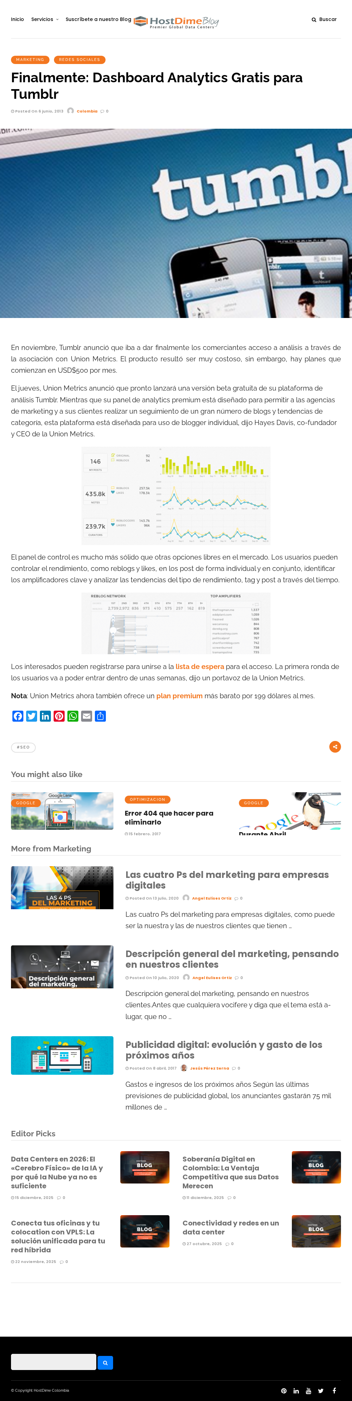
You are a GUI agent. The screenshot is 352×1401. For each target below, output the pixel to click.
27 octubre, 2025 (204, 1243)
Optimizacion (147, 799)
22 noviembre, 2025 (35, 1261)
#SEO (23, 747)
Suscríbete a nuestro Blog (98, 19)
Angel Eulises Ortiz (212, 898)
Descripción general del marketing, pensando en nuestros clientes (232, 959)
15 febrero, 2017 (144, 834)
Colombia (87, 111)
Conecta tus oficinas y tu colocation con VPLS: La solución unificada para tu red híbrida (58, 1236)
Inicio (17, 19)
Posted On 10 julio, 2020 (154, 977)
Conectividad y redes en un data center (231, 1227)
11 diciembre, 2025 (205, 1197)
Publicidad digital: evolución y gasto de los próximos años (223, 1050)
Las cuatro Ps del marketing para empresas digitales (227, 880)
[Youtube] (308, 1391)
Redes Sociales (79, 59)
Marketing (30, 59)
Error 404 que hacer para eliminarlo (169, 817)
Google (26, 803)
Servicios (42, 19)
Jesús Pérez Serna (209, 1068)
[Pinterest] (283, 1391)
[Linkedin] (296, 1391)
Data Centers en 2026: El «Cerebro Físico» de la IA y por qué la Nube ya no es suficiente (57, 1172)
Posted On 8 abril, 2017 (153, 1068)
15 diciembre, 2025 (33, 1197)
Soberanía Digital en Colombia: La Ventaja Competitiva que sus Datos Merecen (231, 1172)
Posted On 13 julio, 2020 (154, 898)
